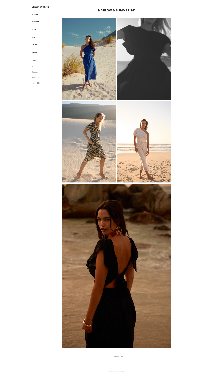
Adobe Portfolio (120, 372)
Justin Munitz (40, 6)
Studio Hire (36, 77)
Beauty (34, 37)
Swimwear (35, 45)
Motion (34, 60)
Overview (35, 14)
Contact (35, 72)
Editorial (35, 52)
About (34, 67)
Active (34, 29)
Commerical (36, 22)
